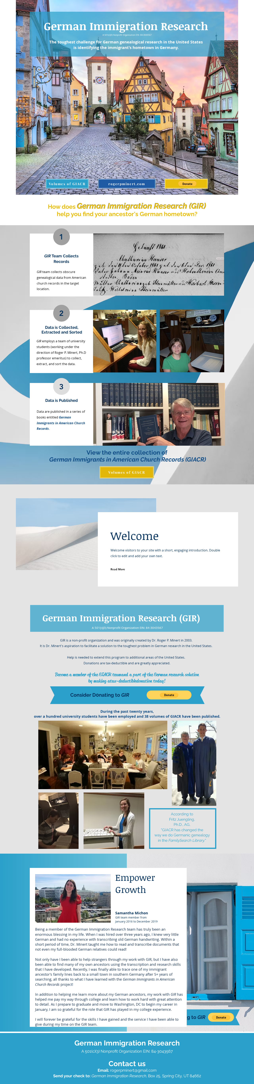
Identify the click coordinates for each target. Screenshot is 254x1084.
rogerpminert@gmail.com (133, 1070)
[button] (187, 183)
